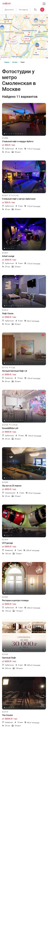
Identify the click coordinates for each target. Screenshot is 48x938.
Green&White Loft (10, 428)
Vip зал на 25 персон (11, 485)
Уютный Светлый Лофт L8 (14, 371)
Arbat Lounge (8, 256)
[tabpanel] (24, 119)
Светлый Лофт (9, 658)
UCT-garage (7, 543)
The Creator (7, 715)
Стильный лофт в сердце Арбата (17, 141)
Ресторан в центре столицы (15, 600)
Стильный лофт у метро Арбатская (18, 199)
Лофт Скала (7, 313)
